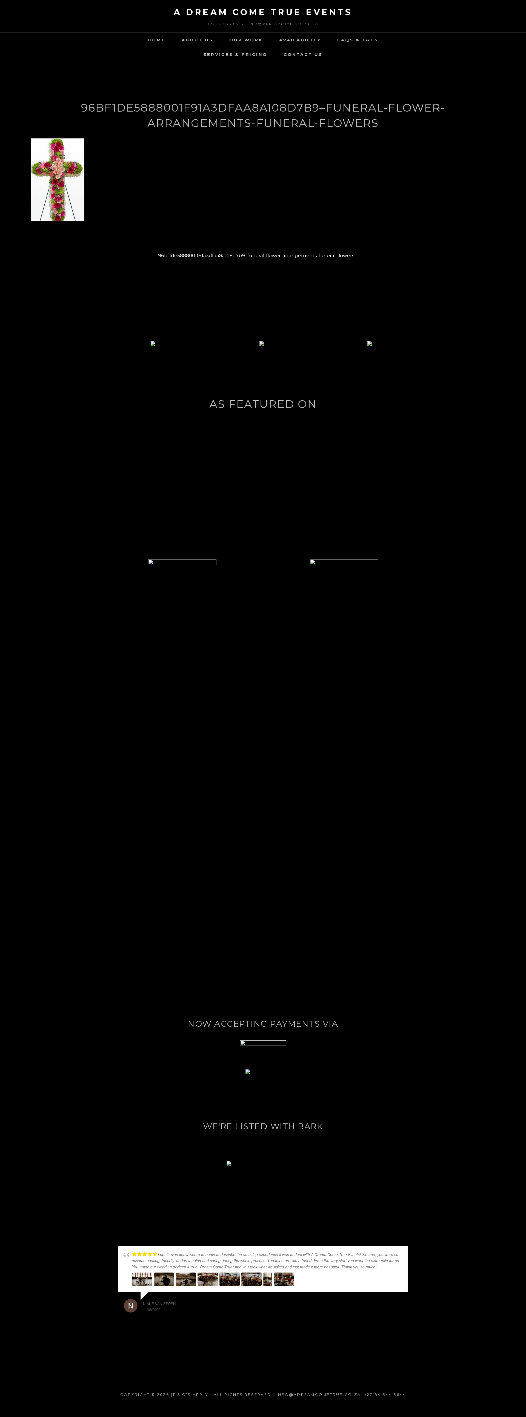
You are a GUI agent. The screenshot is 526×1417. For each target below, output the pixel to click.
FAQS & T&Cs (357, 39)
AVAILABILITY (300, 39)
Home (156, 39)
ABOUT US (197, 39)
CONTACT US (303, 54)
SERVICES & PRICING (235, 54)
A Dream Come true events (263, 12)
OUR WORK (246, 39)
